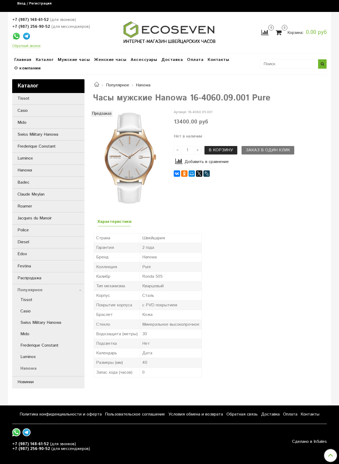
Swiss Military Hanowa (37, 134)
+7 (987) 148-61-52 (30, 20)
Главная (23, 60)
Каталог (45, 60)
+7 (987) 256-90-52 (31, 26)
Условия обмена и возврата (195, 414)
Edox (22, 254)
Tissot (23, 98)
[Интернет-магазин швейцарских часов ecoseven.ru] (169, 31)
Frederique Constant (36, 146)
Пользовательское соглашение (135, 414)
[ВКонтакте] (177, 173)
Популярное (117, 85)
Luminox (25, 158)
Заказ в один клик (268, 150)
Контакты (218, 60)
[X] (199, 173)
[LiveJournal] (206, 173)
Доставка (172, 60)
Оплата (195, 60)
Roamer (24, 206)
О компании (27, 68)
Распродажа (29, 278)
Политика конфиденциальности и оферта (61, 414)
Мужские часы (74, 60)
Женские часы (110, 60)
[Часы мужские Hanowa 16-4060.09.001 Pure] (129, 158)
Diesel (23, 242)
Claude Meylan (30, 194)
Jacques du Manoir (34, 218)
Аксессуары (144, 60)
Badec (23, 182)
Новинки (25, 382)
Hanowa (143, 85)
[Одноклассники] (184, 173)
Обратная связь (242, 414)
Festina (24, 266)
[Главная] (96, 85)
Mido (21, 123)
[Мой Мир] (192, 173)
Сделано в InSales (309, 442)
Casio (22, 111)
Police (23, 230)
